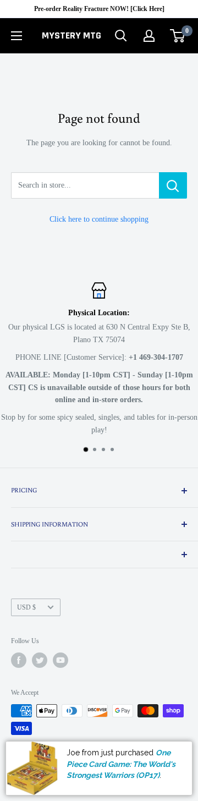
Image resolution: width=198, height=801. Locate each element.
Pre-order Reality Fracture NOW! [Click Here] (99, 9)
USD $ (26, 607)
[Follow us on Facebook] (18, 660)
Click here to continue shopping (99, 219)
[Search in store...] (173, 185)
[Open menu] (16, 35)
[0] (178, 35)
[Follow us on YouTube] (60, 660)
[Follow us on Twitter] (39, 660)
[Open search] (121, 36)
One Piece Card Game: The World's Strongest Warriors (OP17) (121, 764)
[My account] (149, 36)
